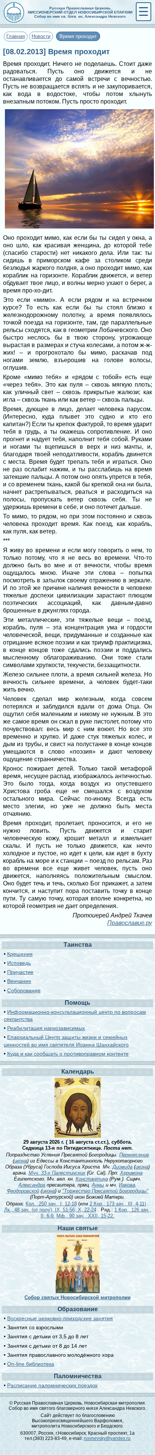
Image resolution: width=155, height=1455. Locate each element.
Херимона (131, 1173)
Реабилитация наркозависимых (46, 1028)
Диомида (122, 1167)
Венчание (19, 981)
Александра (31, 1185)
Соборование (24, 990)
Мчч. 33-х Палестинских (57, 1173)
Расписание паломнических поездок (52, 1385)
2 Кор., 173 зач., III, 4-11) (118, 1204)
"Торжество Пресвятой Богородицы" (105, 1191)
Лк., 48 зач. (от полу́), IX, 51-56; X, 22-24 (50, 1210)
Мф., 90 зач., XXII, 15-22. (85, 1216)
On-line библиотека (30, 1364)
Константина (92, 1179)
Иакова (127, 1185)
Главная (15, 36)
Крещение (20, 954)
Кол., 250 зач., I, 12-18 (51, 1204)
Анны (98, 1185)
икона (20, 1161)
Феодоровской (23, 1191)
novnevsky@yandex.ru (107, 1438)
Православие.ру (129, 923)
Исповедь (19, 963)
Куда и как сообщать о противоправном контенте (68, 1054)
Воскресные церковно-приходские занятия (60, 1318)
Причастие (20, 972)
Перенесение (134, 1155)
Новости (41, 36)
